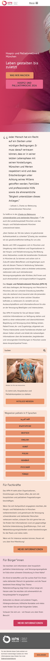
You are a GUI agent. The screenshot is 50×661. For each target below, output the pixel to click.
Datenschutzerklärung (8, 659)
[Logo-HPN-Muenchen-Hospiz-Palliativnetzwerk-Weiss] (25, 639)
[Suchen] (44, 350)
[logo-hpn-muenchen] (9, 3)
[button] (39, 3)
